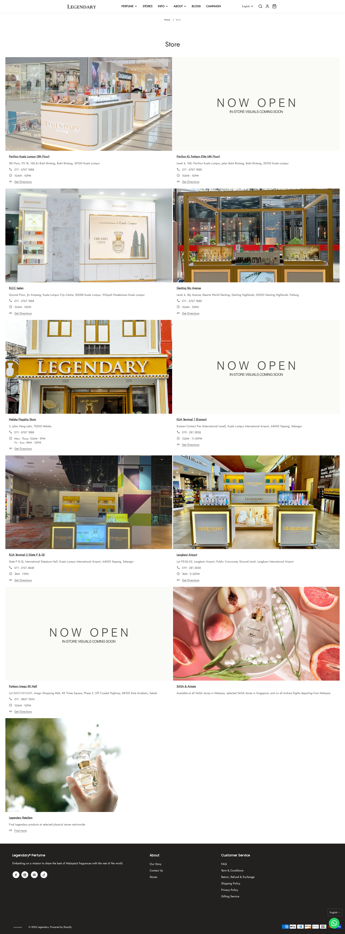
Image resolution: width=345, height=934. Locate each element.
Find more (20, 831)
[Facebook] (16, 874)
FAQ (224, 864)
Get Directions (23, 182)
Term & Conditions (232, 870)
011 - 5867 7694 (24, 699)
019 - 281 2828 (191, 432)
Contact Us (156, 870)
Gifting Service (230, 896)
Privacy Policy (229, 890)
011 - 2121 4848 (24, 568)
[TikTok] (43, 874)
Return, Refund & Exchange (237, 877)
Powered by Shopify (60, 927)
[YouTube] (34, 874)
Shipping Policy (230, 883)
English (246, 6)
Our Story (155, 864)
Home (167, 19)
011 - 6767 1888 (24, 169)
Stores (153, 877)
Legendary (43, 927)
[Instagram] (24, 874)
